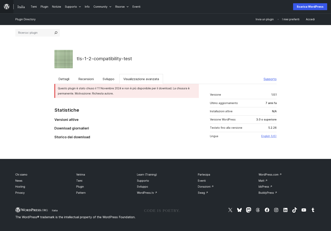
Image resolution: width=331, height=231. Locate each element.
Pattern (81, 192)
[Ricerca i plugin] (56, 33)
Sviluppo (108, 79)
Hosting (20, 186)
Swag (203, 192)
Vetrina (80, 174)
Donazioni (206, 186)
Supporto (270, 79)
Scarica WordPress (310, 6)
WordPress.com (270, 174)
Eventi (202, 180)
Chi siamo (21, 174)
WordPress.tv (147, 192)
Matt (263, 180)
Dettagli (63, 79)
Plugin (80, 186)
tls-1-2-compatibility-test (104, 58)
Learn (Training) (147, 174)
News (18, 180)
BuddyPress (268, 192)
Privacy (20, 192)
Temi (79, 180)
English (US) (269, 136)
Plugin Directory (25, 19)
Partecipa (204, 174)
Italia (55, 210)
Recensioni (86, 79)
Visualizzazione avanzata (141, 79)
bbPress (265, 186)
